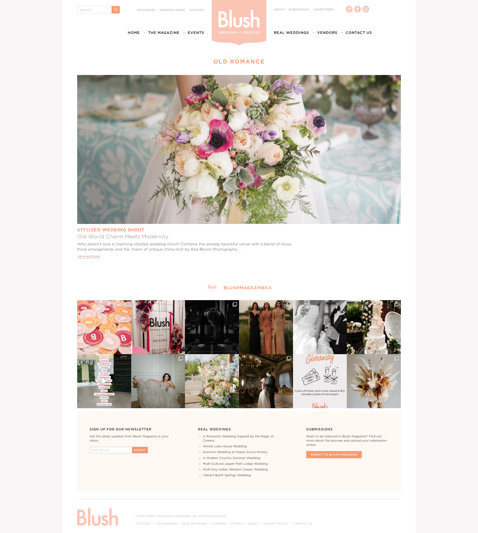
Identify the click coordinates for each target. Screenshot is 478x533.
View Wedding (88, 256)
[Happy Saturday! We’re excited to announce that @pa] (374, 381)
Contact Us (359, 33)
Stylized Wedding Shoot (110, 229)
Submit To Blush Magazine (334, 454)
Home (134, 33)
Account (196, 10)
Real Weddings (291, 33)
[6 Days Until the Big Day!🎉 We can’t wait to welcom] (104, 381)
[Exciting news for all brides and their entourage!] (266, 327)
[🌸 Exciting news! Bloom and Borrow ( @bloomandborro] (212, 381)
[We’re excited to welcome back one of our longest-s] (266, 381)
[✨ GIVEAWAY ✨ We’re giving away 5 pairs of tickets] (320, 381)
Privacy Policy (275, 523)
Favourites (146, 10)
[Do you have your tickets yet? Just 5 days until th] (320, 327)
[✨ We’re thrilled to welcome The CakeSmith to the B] (374, 327)
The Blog (142, 523)
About (279, 9)
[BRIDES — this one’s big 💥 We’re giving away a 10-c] (212, 327)
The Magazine (163, 33)
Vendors (327, 33)
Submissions (299, 9)
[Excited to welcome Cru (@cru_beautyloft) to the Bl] (158, 381)
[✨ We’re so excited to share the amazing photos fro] (158, 327)
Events (196, 33)
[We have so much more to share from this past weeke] (104, 327)
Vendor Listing (172, 10)
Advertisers (323, 9)
